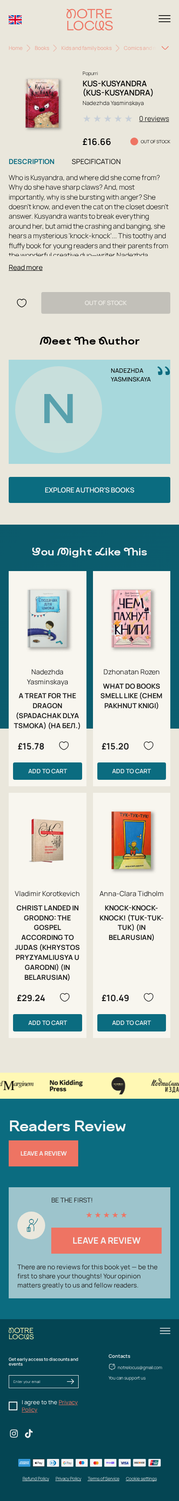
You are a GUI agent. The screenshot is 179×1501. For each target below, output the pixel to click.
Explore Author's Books (89, 490)
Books (42, 48)
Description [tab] (31, 161)
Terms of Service (103, 1478)
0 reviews (154, 118)
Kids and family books (86, 48)
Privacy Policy (68, 1478)
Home (16, 48)
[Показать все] (165, 48)
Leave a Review (43, 1153)
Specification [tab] (96, 161)
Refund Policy (36, 1478)
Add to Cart (47, 771)
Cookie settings (141, 1478)
